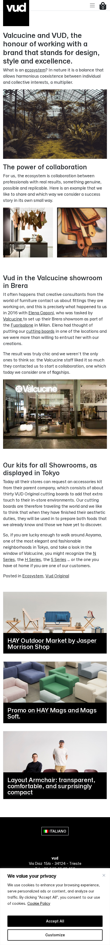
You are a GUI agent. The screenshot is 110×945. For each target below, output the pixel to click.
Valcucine (13, 318)
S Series (58, 559)
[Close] (103, 875)
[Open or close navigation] (92, 5)
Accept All (55, 921)
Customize (55, 935)
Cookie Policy (38, 903)
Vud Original (57, 575)
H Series (33, 559)
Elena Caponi (41, 312)
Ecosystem (32, 575)
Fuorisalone (22, 325)
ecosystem (35, 69)
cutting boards (40, 331)
